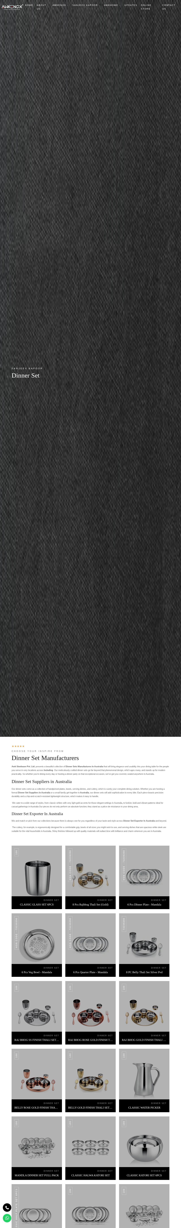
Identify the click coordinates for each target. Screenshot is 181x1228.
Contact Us (168, 7)
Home (29, 5)
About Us (41, 7)
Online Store (146, 7)
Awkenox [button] (59, 5)
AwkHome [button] (111, 5)
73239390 (124, 924)
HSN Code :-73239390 (70, 865)
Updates (130, 5)
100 (16, 852)
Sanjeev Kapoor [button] (85, 5)
